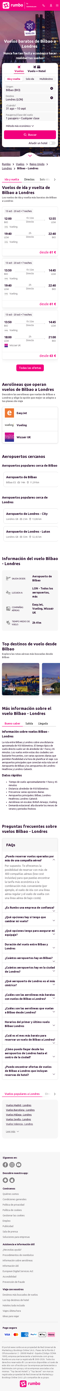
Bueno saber (12, 723)
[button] (12, 1131)
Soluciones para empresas (16, 1237)
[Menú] (57, 5)
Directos (29, 179)
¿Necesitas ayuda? (12, 1249)
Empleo (6, 1220)
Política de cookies (12, 1210)
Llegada (43, 723)
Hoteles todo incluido (14, 1305)
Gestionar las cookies (14, 1215)
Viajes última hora (12, 1311)
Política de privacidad (13, 1204)
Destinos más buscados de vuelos (20, 1294)
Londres (7, 168)
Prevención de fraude (14, 1282)
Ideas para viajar (11, 1316)
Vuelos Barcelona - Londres (20, 1110)
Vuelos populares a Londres (22, 1093)
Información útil (11, 1266)
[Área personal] (51, 5)
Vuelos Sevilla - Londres (18, 1119)
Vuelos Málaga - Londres (19, 1114)
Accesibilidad (9, 1276)
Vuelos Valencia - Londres (19, 1124)
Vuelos (20, 164)
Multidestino (46, 79)
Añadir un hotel (38, 143)
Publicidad (8, 1226)
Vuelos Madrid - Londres (18, 1105)
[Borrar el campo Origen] (51, 88)
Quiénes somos (11, 1194)
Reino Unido (37, 164)
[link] (30, 231)
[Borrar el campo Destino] (51, 97)
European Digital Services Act (18, 1271)
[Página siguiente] (54, 179)
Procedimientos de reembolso (18, 1255)
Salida (29, 723)
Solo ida (30, 79)
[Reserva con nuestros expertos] (44, 5)
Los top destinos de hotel (16, 1300)
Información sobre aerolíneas (18, 1260)
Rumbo (6, 164)
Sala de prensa (10, 1231)
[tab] (19, 69)
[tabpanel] (30, 276)
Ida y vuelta (13, 79)
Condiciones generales (14, 1199)
